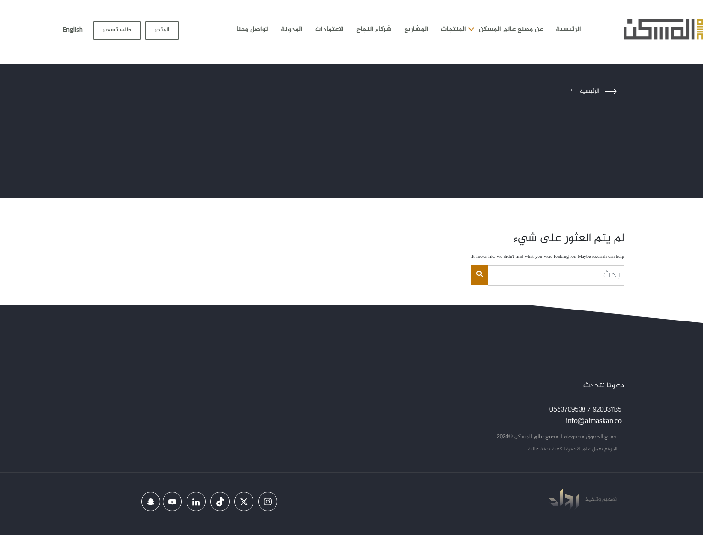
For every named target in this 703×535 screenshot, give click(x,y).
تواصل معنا (252, 29)
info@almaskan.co (594, 421)
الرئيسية (568, 29)
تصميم (609, 499)
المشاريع (416, 29)
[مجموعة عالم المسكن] (663, 29)
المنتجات (453, 29)
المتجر (162, 29)
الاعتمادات (329, 29)
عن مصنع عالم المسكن (511, 29)
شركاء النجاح (374, 29)
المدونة (292, 29)
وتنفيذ (592, 499)
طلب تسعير (117, 29)
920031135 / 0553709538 (585, 410)
